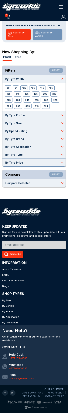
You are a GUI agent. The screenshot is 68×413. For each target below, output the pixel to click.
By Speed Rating (35, 131)
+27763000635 (18, 368)
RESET (56, 70)
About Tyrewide (11, 269)
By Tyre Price (35, 162)
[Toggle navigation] (61, 7)
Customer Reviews (13, 280)
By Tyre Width (35, 79)
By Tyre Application (35, 146)
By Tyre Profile (35, 115)
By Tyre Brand (35, 138)
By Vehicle (8, 305)
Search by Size (16, 34)
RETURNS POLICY (31, 396)
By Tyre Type (35, 154)
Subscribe (15, 254)
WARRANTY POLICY (54, 396)
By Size (6, 300)
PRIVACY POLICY (55, 393)
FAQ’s (5, 274)
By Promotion (10, 322)
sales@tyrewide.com (21, 378)
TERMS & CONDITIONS (32, 393)
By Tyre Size (35, 123)
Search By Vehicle (44, 34)
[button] (8, 16)
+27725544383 (18, 358)
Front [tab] (7, 57)
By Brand (7, 311)
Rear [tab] (18, 57)
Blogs (5, 286)
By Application (10, 316)
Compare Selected (35, 183)
